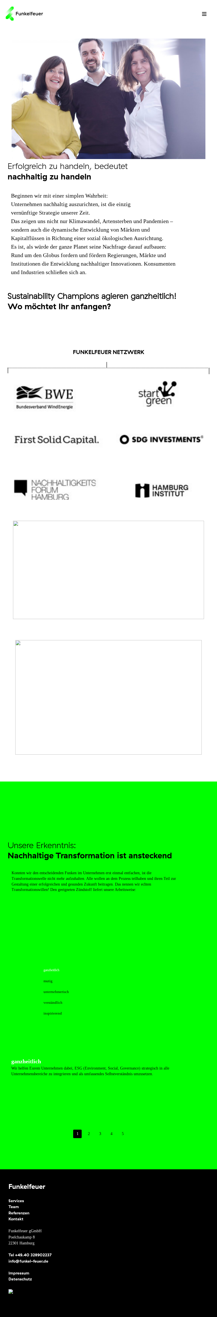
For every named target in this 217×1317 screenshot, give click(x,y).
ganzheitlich (51, 970)
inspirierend (53, 1013)
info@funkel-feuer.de (28, 1261)
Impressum (18, 1273)
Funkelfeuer (26, 1186)
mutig (48, 981)
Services (16, 1200)
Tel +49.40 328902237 (30, 1254)
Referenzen (18, 1213)
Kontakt (15, 1218)
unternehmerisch (56, 992)
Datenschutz (20, 1279)
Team (13, 1206)
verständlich (53, 1002)
